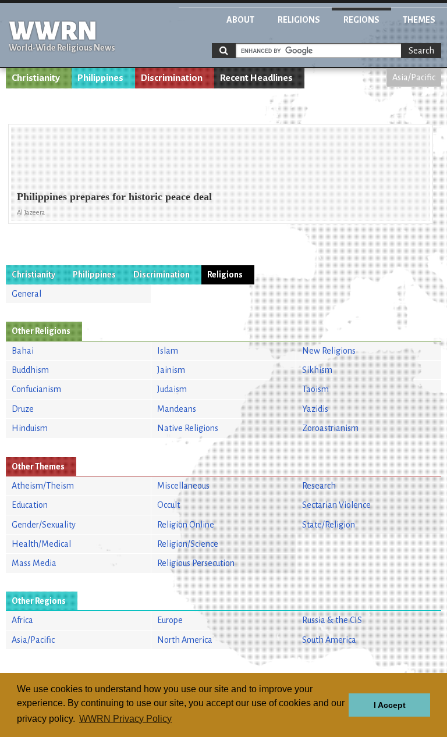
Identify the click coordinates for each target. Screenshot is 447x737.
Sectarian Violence (336, 505)
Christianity (36, 78)
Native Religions (187, 428)
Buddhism (30, 370)
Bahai (23, 350)
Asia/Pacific (413, 77)
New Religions (329, 350)
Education (30, 505)
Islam (167, 350)
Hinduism (30, 428)
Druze (23, 409)
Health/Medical (41, 544)
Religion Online (185, 524)
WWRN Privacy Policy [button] (125, 719)
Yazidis (315, 409)
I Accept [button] (390, 705)
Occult (168, 505)
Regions (361, 19)
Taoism (315, 389)
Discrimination (172, 78)
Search (421, 50)
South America (329, 640)
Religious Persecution (196, 563)
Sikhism (317, 370)
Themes (419, 19)
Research (319, 485)
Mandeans (176, 409)
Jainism (171, 370)
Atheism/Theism (43, 485)
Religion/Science (187, 544)
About (240, 19)
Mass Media (34, 563)
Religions (299, 19)
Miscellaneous (183, 485)
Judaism (172, 389)
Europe (170, 620)
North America (184, 640)
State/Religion (328, 524)
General (26, 293)
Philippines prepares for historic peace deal (114, 196)
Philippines (100, 78)
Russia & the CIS (332, 620)
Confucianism (36, 389)
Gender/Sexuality (44, 524)
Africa (22, 620)
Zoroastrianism (330, 428)
